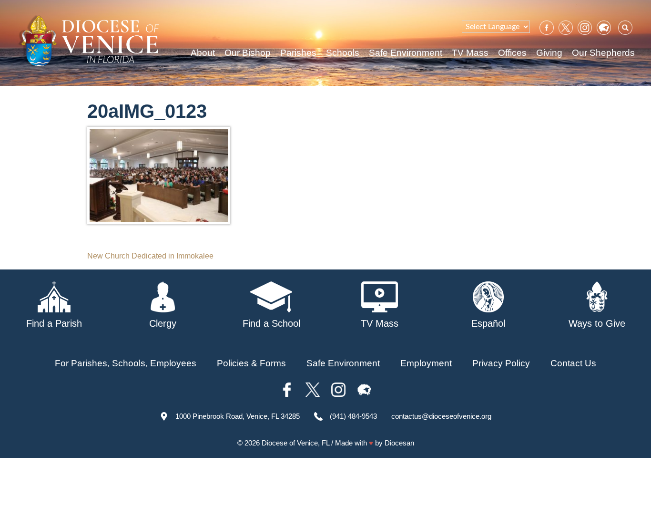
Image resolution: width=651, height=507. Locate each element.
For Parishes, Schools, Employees (125, 363)
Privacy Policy (501, 363)
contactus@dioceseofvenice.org (441, 416)
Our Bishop (247, 53)
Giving (549, 53)
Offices (512, 53)
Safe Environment (405, 53)
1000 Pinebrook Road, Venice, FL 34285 (237, 416)
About (203, 53)
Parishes (298, 53)
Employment (426, 363)
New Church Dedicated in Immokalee (150, 256)
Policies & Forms (251, 363)
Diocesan (399, 443)
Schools (342, 53)
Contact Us (573, 363)
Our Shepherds (603, 53)
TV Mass (470, 53)
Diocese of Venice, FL (295, 443)
